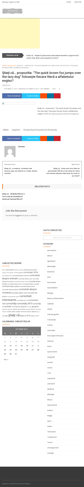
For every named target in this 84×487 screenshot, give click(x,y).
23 (10, 350)
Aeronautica (51, 250)
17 (16, 346)
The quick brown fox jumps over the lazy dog (40, 130)
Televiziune (51, 432)
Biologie (50, 293)
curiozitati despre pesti (27, 286)
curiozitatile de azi (22, 300)
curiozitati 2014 (30, 272)
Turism (49, 442)
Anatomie (50, 272)
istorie (15, 309)
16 (10, 346)
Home (4, 65)
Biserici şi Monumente (55, 298)
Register (78, 2)
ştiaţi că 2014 (35, 316)
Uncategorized (52, 448)
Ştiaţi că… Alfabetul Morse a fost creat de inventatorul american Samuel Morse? (13, 196)
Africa (4, 270)
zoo (38, 311)
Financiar (50, 341)
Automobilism (52, 288)
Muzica (49, 400)
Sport (49, 421)
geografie (35, 306)
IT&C (49, 373)
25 (22, 350)
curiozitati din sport (13, 296)
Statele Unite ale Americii (24, 311)
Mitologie (50, 394)
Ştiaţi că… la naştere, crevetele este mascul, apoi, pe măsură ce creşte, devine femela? (20, 170)
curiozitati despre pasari (10, 286)
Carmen (46, 89)
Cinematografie (53, 314)
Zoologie (50, 453)
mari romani (21, 309)
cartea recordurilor (8, 272)
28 (38, 350)
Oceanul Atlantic (30, 309)
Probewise (26, 484)
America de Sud (18, 270)
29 (5, 354)
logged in (18, 215)
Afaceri (49, 256)
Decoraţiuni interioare (55, 336)
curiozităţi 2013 (24, 303)
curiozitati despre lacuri (15, 284)
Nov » (6, 359)
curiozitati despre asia (25, 279)
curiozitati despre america (20, 276)
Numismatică (52, 405)
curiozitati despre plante (10, 289)
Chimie (49, 309)
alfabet (6, 130)
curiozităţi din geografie (19, 307)
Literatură (51, 384)
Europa (29, 306)
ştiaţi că (14, 315)
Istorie (49, 368)
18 (22, 346)
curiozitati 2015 (7, 275)
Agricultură (51, 261)
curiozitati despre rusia (19, 293)
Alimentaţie (51, 266)
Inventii (50, 362)
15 (5, 346)
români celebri (11, 311)
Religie (49, 416)
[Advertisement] (20, 33)
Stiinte (49, 426)
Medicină (50, 389)
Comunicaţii (51, 320)
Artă (48, 277)
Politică (50, 410)
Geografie (51, 357)
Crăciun (50, 325)
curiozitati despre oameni (31, 284)
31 (16, 354)
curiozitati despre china (21, 281)
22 (5, 350)
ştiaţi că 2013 (25, 315)
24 (16, 350)
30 (10, 354)
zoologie (5, 316)
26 (27, 350)
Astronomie (51, 282)
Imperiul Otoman (7, 309)
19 (27, 346)
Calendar (50, 304)
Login (68, 2)
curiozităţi (11, 303)
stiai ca (34, 311)
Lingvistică (11, 65)
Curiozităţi (51, 330)
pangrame (16, 130)
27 (33, 350)
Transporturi (52, 437)
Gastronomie (52, 352)
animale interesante (30, 270)
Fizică (49, 346)
